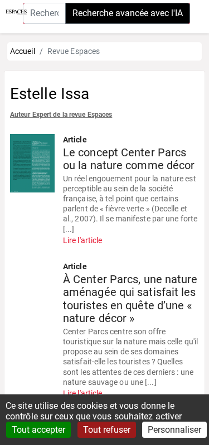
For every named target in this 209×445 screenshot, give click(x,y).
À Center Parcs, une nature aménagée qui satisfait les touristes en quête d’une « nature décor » (130, 299)
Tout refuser (106, 429)
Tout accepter (38, 429)
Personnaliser (174, 429)
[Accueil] (13, 11)
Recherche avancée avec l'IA (127, 13)
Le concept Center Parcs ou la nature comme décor (129, 159)
